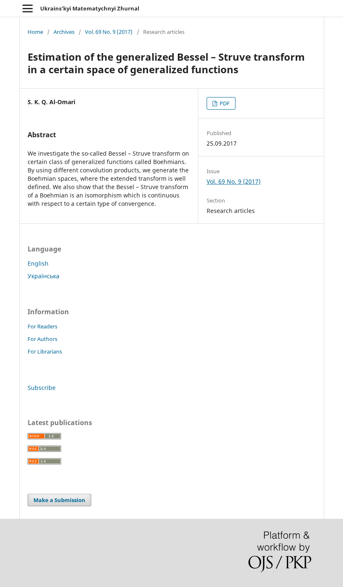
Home (35, 32)
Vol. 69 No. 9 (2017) (109, 32)
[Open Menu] (27, 8)
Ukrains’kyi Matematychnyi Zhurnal (89, 8)
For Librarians (45, 351)
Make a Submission (59, 500)
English (38, 263)
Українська (43, 276)
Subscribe (42, 388)
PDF (224, 103)
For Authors (42, 339)
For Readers (42, 326)
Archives (64, 32)
